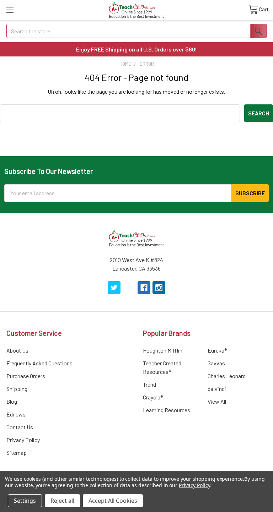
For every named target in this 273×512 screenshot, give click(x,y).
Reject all (62, 501)
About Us (17, 350)
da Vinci (217, 388)
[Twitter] (114, 287)
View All (217, 401)
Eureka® (217, 350)
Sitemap (16, 452)
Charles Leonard (227, 375)
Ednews (16, 414)
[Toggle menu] (10, 10)
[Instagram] (158, 287)
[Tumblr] (129, 287)
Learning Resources (166, 410)
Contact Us (19, 427)
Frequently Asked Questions (39, 363)
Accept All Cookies (113, 501)
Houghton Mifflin (162, 350)
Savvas (216, 363)
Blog (11, 401)
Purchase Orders (25, 375)
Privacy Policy (23, 439)
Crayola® (153, 397)
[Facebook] (144, 287)
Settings (25, 501)
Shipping (16, 388)
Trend (149, 384)
